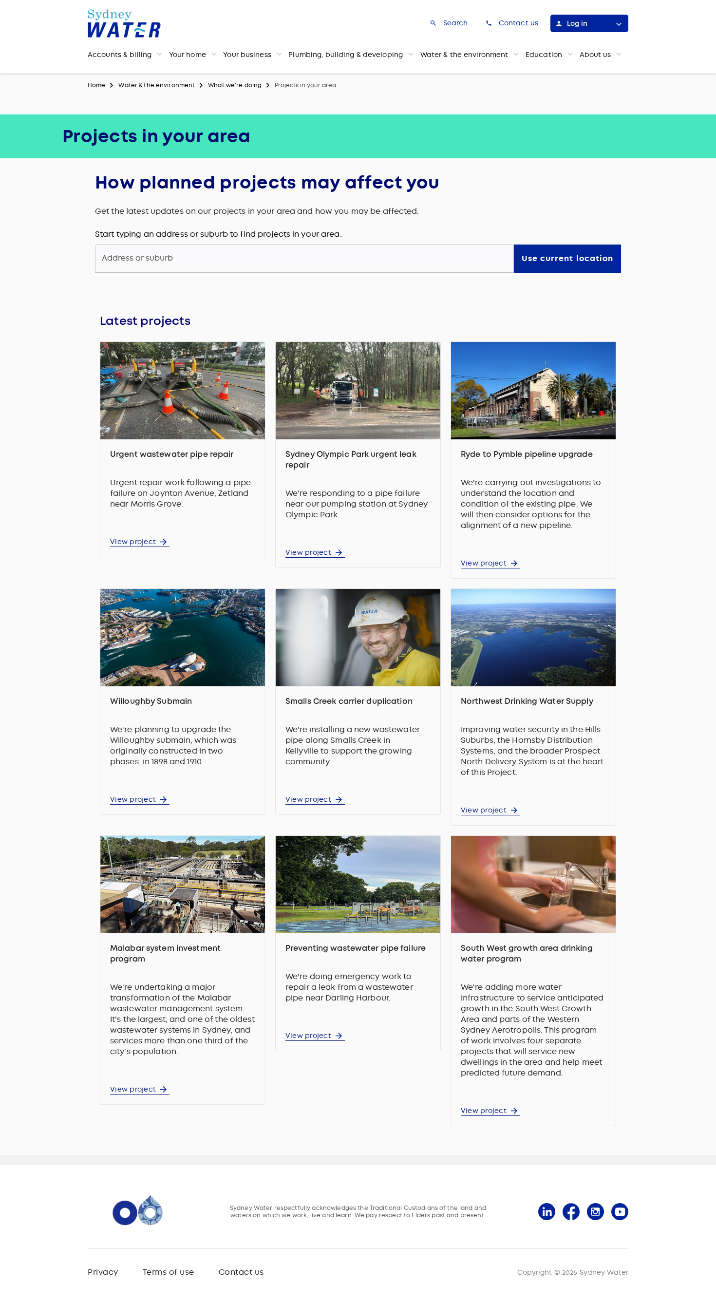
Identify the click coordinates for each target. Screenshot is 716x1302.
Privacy (103, 1272)
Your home (187, 54)
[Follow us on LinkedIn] (546, 1211)
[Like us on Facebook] (571, 1211)
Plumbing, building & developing (345, 54)
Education (544, 54)
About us (595, 54)
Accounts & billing (119, 54)
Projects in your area (305, 85)
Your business (247, 54)
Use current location (567, 258)
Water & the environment (464, 54)
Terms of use (168, 1272)
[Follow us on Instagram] (595, 1211)
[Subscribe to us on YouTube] (619, 1211)
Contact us (241, 1272)
